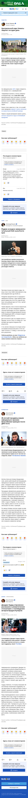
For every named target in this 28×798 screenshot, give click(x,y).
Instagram (15, 212)
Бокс (7, 220)
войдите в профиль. (9, 164)
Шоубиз (3, 596)
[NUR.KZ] (14, 9)
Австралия (4, 352)
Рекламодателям (14, 787)
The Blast (18, 644)
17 (3, 364)
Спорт (2, 220)
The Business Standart (18, 455)
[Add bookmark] (25, 391)
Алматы (4, 131)
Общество (4, 20)
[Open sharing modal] (18, 391)
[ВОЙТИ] (25, 9)
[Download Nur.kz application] (14, 3)
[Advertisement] (14, 77)
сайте (14, 89)
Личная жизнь (10, 596)
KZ (23, 9)
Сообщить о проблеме (14, 783)
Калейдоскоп (4, 409)
